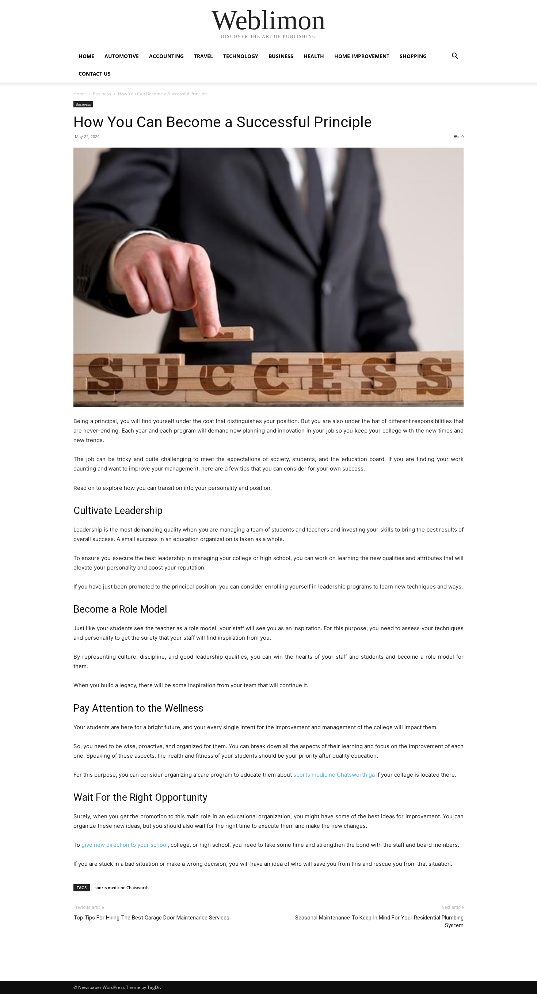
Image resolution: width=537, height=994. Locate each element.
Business (280, 56)
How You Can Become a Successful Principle (222, 122)
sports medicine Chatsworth (122, 887)
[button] (455, 56)
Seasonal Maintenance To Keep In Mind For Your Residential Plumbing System (379, 921)
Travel (203, 56)
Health (314, 56)
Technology (240, 56)
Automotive (121, 56)
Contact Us (95, 73)
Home (86, 56)
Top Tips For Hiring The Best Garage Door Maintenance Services (151, 917)
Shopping (413, 56)
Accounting (166, 56)
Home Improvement (361, 56)
